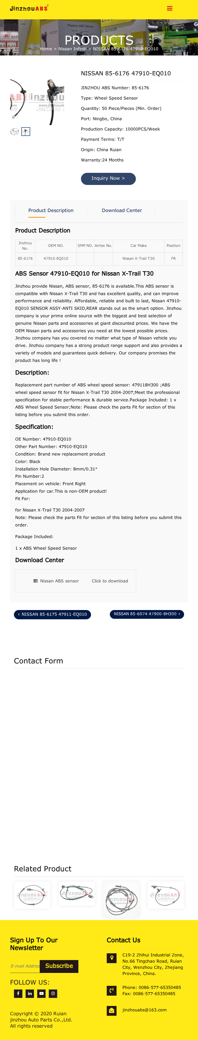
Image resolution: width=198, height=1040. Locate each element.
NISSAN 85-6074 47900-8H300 (145, 614)
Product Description (50, 211)
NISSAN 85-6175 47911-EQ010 (54, 615)
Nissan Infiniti (73, 49)
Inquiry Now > (108, 178)
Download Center (122, 211)
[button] (63, 110)
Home (46, 49)
